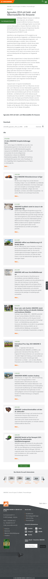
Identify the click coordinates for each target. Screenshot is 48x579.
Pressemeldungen (31, 6)
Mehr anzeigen (24, 465)
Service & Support (16, 6)
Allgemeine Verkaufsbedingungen (11, 533)
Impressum (6, 528)
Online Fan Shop (29, 518)
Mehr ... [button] (6, 166)
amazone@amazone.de (12, 525)
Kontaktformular (29, 513)
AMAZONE (9, 6)
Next (44, 479)
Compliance (7, 535)
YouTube (30, 534)
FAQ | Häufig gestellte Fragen (32, 515)
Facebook (30, 528)
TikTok (40, 528)
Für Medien (23, 6)
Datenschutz (7, 530)
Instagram (30, 531)
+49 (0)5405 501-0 (11, 520)
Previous (4, 479)
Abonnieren (42, 546)
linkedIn (40, 531)
